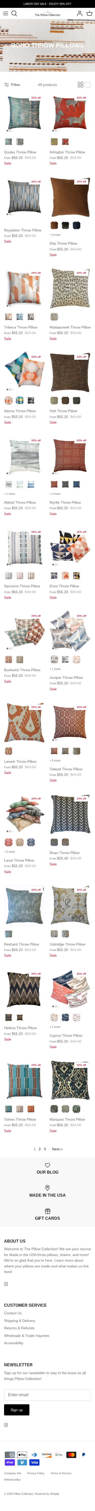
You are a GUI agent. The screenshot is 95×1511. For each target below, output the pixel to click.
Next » (57, 1149)
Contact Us (13, 1313)
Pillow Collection (23, 1493)
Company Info (12, 1473)
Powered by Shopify (47, 1493)
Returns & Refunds (19, 1328)
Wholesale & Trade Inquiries (26, 1336)
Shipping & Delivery (19, 1321)
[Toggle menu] (5, 13)
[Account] (78, 13)
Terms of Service (60, 1473)
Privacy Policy (36, 1473)
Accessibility (13, 1343)
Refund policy (12, 1479)
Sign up (17, 1410)
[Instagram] (6, 1284)
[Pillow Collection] (47, 13)
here (7, 1272)
